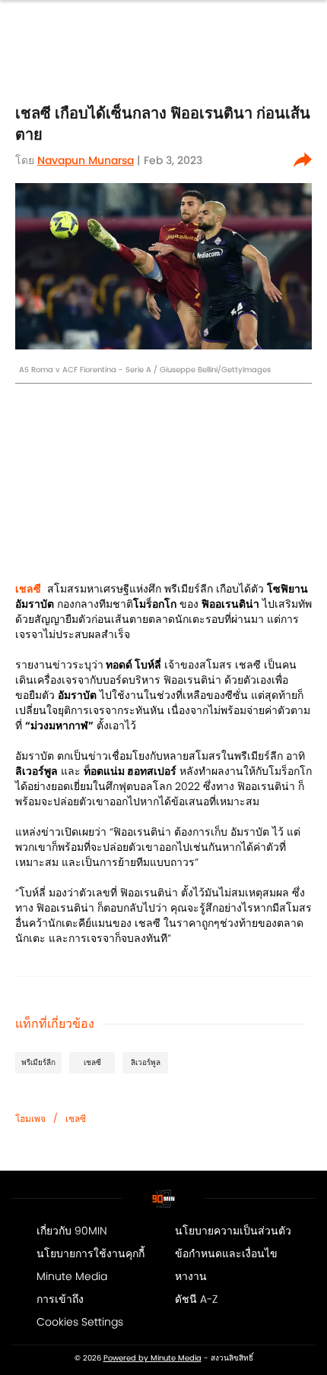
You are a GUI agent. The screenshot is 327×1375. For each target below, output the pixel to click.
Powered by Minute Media (152, 1358)
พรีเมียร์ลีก (38, 1062)
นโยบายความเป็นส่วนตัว (233, 1230)
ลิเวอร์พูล (145, 1062)
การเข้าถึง (60, 1299)
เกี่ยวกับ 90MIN (72, 1230)
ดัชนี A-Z (196, 1299)
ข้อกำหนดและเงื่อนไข (226, 1253)
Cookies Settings (80, 1321)
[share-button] (302, 160)
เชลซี (92, 1062)
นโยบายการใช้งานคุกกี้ (90, 1253)
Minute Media (72, 1276)
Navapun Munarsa (85, 160)
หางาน (191, 1276)
